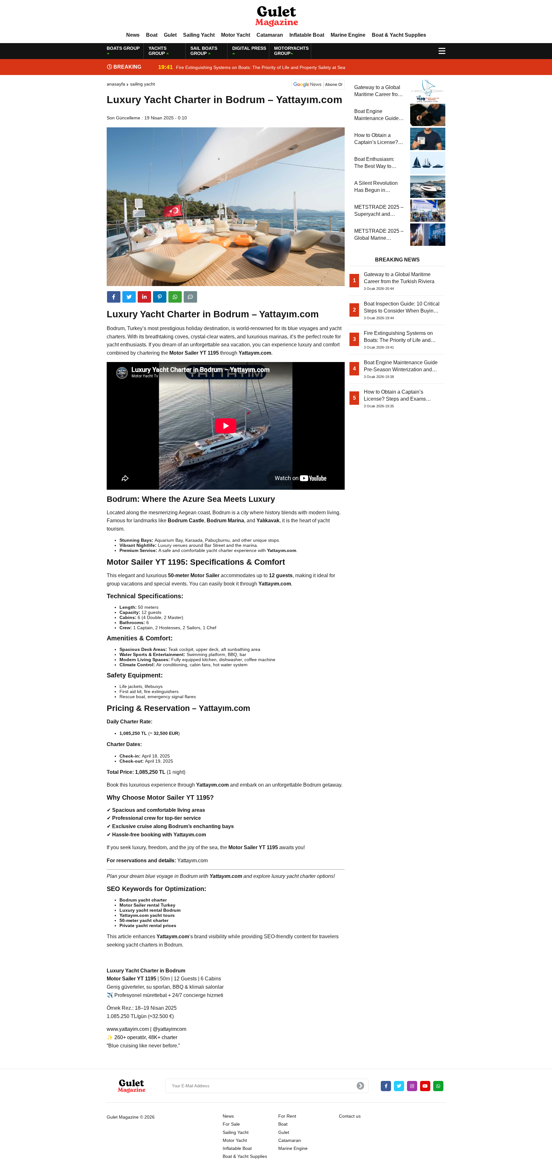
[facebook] (114, 297)
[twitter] (129, 297)
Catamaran (270, 35)
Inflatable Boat (306, 35)
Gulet (170, 35)
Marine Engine (348, 35)
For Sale (231, 1124)
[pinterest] (160, 297)
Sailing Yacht (199, 35)
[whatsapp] (438, 1086)
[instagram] (412, 1086)
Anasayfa (116, 84)
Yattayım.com (192, 860)
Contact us (350, 1116)
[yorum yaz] (190, 297)
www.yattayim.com (128, 1029)
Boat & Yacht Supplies (399, 35)
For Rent (287, 1116)
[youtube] (425, 1086)
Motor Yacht (235, 35)
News (133, 35)
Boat (151, 35)
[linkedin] (144, 297)
